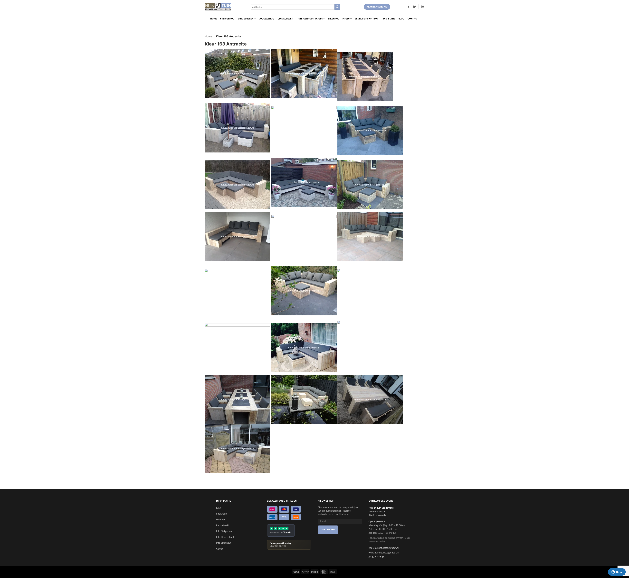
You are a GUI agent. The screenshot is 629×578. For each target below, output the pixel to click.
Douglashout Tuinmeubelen (276, 19)
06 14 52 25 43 (376, 557)
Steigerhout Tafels (310, 19)
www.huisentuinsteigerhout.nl (384, 552)
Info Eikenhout (223, 543)
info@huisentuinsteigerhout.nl (384, 548)
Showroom (221, 514)
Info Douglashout (225, 537)
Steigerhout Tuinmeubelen (236, 19)
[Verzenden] (337, 7)
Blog (401, 19)
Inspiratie (389, 19)
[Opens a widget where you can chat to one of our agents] (617, 572)
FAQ (218, 508)
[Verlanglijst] (414, 6)
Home (213, 19)
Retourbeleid (222, 525)
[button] (408, 6)
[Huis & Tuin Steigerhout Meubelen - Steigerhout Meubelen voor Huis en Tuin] (218, 7)
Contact (413, 19)
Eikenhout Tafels (339, 19)
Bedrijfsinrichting (366, 19)
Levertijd (220, 519)
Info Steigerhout (224, 531)
